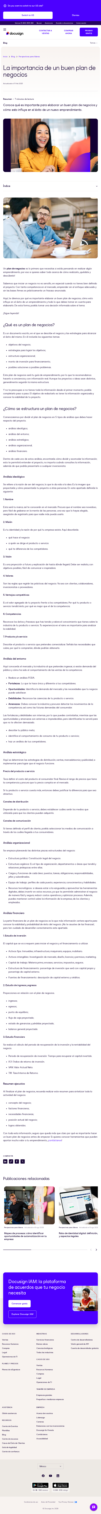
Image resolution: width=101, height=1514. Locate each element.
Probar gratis (89, 32)
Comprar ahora (68, 32)
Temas (92, 43)
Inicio (5, 56)
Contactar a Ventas (45, 32)
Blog (13, 56)
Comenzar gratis (19, 1303)
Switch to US (28, 15)
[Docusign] (15, 33)
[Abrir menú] (4, 30)
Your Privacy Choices (65, 1502)
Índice (6, 186)
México (43, 1466)
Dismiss (75, 15)
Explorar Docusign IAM (22, 1314)
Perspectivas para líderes (29, 56)
